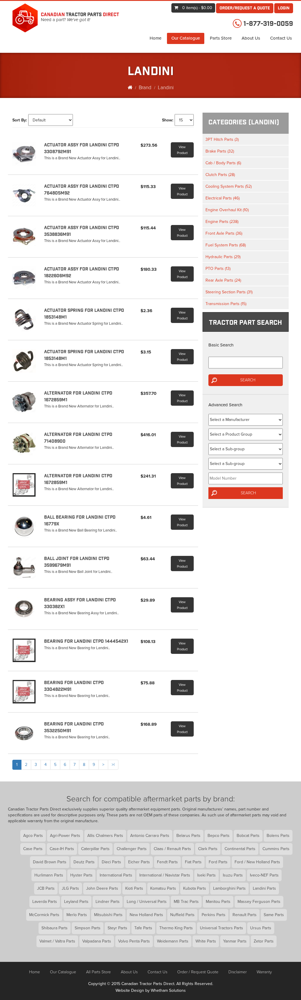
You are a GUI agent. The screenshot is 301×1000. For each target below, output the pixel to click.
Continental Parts (240, 848)
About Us (251, 38)
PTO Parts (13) (217, 268)
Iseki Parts (206, 875)
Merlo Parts (76, 914)
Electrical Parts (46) (222, 198)
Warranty (264, 971)
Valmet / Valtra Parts (57, 941)
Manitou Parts (218, 901)
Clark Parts (208, 848)
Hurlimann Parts (48, 875)
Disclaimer (237, 971)
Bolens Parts (278, 835)
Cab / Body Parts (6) (223, 162)
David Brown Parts (49, 861)
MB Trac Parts (186, 901)
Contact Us (281, 38)
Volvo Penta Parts (134, 941)
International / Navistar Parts (164, 875)
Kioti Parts (134, 888)
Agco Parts (33, 835)
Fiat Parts (193, 861)
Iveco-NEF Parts (264, 875)
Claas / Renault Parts (172, 848)
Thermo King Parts (176, 927)
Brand (145, 87)
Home (155, 38)
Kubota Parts (194, 888)
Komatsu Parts (163, 888)
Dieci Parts (111, 861)
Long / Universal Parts (147, 901)
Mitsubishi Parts (108, 914)
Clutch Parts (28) (220, 174)
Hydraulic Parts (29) (222, 256)
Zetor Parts (264, 941)
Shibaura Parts (54, 927)
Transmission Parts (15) (225, 303)
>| (113, 764)
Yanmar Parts (235, 941)
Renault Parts (245, 914)
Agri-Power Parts (65, 835)
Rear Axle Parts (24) (223, 280)
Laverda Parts (44, 901)
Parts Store (221, 38)
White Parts (205, 941)
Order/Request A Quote (245, 8)
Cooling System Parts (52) (228, 186)
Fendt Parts (167, 861)
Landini (166, 87)
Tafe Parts (143, 927)
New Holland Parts (146, 914)
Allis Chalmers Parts (105, 835)
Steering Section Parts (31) (228, 292)
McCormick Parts (44, 914)
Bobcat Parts (248, 835)
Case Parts (33, 848)
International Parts (116, 875)
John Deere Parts (102, 888)
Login (284, 8)
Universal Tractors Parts (221, 927)
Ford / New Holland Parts (257, 861)
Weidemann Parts (172, 941)
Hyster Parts (81, 875)
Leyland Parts (76, 901)
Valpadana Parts (96, 941)
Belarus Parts (188, 835)
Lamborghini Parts (229, 888)
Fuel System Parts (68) (225, 245)
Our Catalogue (185, 38)
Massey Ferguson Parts (259, 901)
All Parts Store (98, 971)
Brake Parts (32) (219, 151)
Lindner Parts (108, 901)
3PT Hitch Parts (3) (222, 139)
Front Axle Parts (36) (223, 233)
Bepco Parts (219, 835)
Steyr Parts (117, 927)
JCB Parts (46, 888)
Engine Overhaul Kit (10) (227, 209)
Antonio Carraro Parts (149, 835)
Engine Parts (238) (221, 221)
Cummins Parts (276, 848)
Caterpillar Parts (95, 848)
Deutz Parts (84, 861)
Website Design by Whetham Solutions (151, 990)
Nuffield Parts (182, 914)
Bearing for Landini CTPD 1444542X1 (86, 642)
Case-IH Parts (62, 848)
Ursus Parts (260, 927)
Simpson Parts (88, 927)
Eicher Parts (139, 861)
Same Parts (274, 914)
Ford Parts (218, 861)
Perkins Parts (213, 914)
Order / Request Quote (197, 971)
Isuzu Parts (233, 875)
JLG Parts (70, 888)
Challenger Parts (132, 848)
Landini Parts (264, 888)
